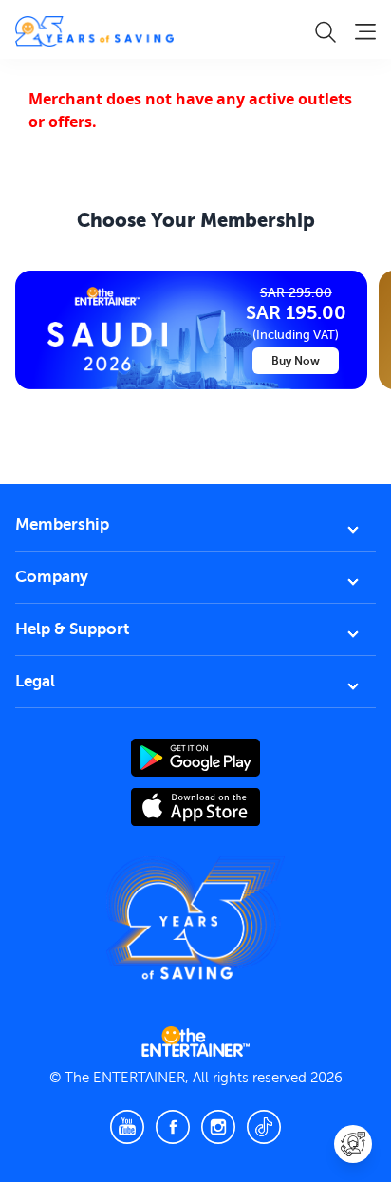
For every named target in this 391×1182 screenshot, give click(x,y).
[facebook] (173, 1127)
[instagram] (218, 1127)
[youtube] (127, 1127)
